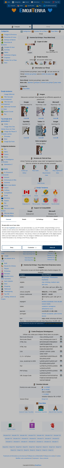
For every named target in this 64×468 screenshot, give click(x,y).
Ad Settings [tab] (39, 219)
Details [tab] (24, 219)
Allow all (52, 247)
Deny (11, 247)
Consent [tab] (8, 219)
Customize (31, 247)
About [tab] (55, 219)
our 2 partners (11, 227)
